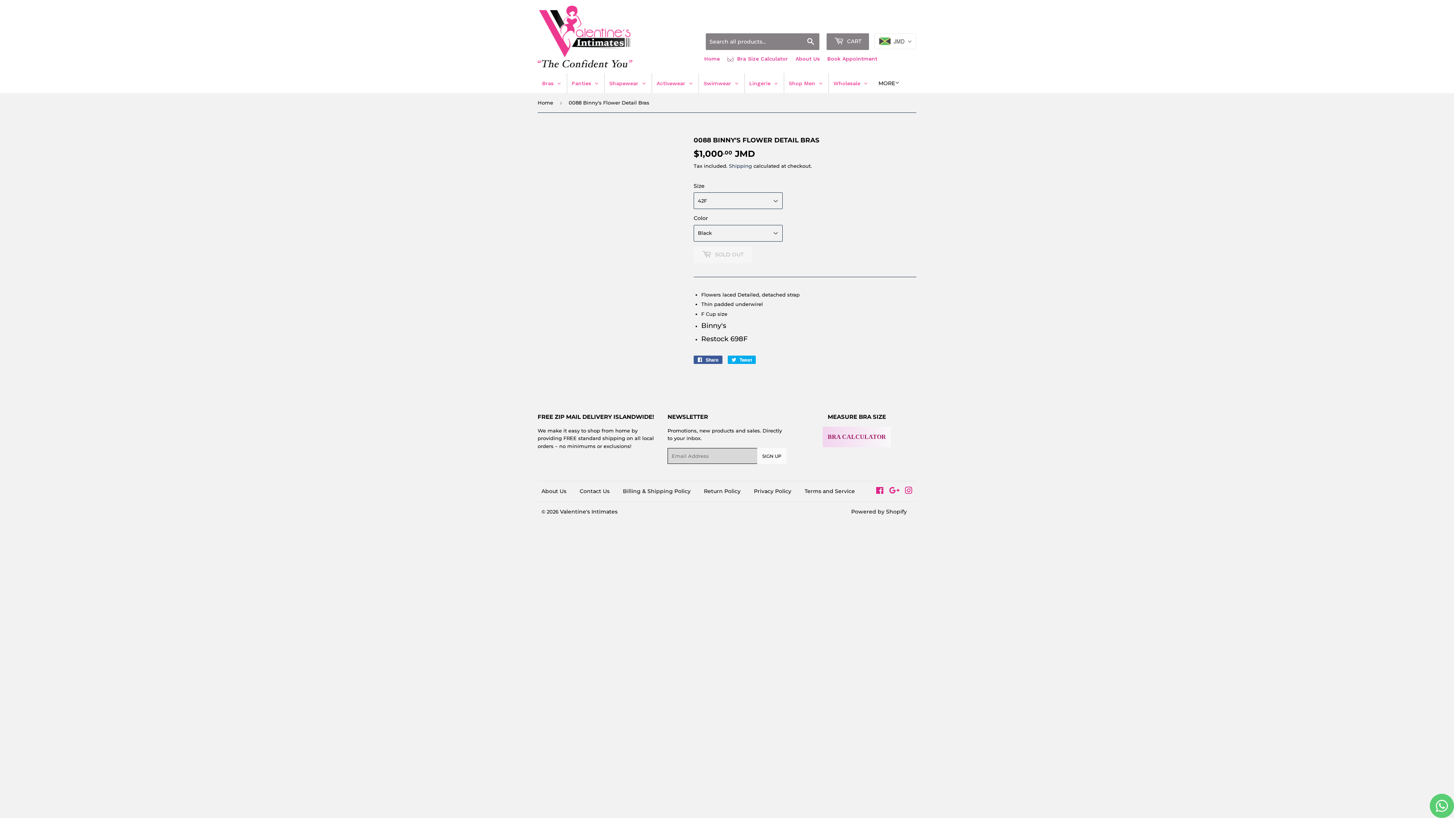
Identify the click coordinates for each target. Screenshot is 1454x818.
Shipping (740, 166)
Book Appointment (852, 59)
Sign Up (772, 456)
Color (701, 218)
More (886, 83)
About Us (808, 59)
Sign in (856, 24)
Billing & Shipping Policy (657, 491)
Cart (853, 41)
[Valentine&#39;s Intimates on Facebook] (880, 492)
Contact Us (595, 491)
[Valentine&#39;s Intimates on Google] (894, 492)
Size (699, 186)
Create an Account (895, 24)
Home (712, 59)
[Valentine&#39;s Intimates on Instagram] (909, 492)
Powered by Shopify (879, 511)
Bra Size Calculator (761, 59)
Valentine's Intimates (589, 511)
